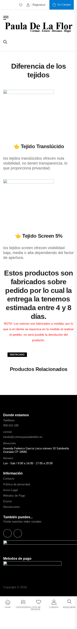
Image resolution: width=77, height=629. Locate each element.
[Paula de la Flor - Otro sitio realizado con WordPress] (38, 27)
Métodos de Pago (14, 495)
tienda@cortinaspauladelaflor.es (23, 437)
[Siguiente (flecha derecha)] (16, 624)
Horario (8, 458)
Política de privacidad (16, 484)
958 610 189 (10, 425)
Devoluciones (11, 506)
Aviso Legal (10, 490)
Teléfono (9, 420)
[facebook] (7, 533)
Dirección (9, 443)
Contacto (8, 478)
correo (7, 431)
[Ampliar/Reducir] (1, 617)
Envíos (7, 501)
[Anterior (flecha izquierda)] (5, 624)
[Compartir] (10, 617)
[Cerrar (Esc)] (14, 617)
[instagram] (17, 533)
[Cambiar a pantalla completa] (6, 617)
